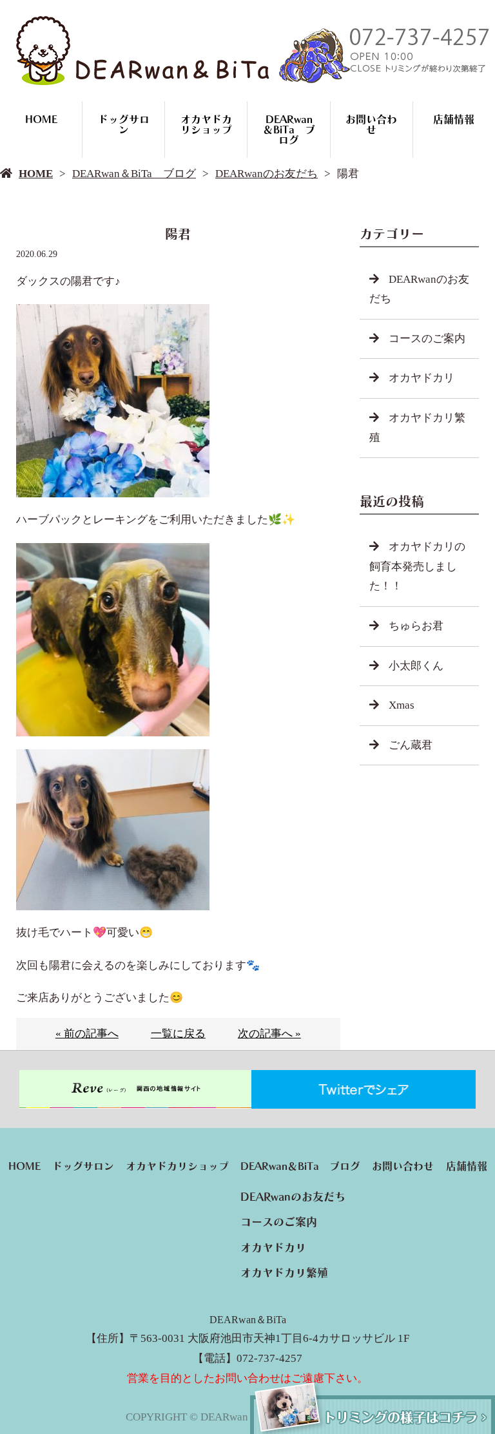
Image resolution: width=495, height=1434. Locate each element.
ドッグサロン (124, 124)
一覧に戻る (178, 1034)
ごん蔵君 (410, 745)
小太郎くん (416, 666)
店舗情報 (453, 119)
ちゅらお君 (416, 626)
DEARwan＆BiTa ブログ (289, 129)
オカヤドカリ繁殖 (417, 428)
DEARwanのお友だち (266, 173)
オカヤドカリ (421, 378)
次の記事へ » (269, 1034)
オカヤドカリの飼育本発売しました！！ (417, 566)
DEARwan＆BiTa (247, 1319)
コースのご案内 (427, 338)
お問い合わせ (371, 124)
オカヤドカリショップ (206, 124)
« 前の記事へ (87, 1034)
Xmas (401, 705)
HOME (41, 119)
